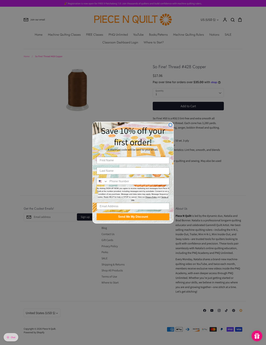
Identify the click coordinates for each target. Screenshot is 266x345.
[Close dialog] (170, 125)
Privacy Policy (151, 197)
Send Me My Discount (133, 216)
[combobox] (102, 181)
